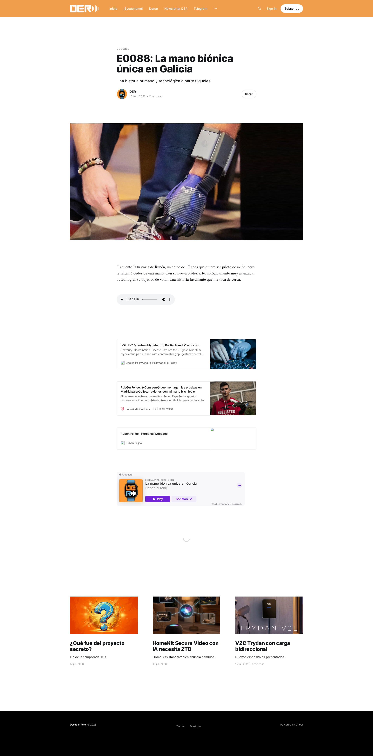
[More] (215, 9)
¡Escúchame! (133, 8)
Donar (153, 8)
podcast (123, 49)
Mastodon (196, 726)
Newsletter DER (175, 8)
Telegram (200, 8)
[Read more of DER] (122, 94)
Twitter (180, 726)
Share (249, 94)
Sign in (272, 8)
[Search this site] (259, 8)
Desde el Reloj (78, 724)
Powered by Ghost (291, 724)
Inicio (113, 8)
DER (132, 92)
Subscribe (291, 8)
